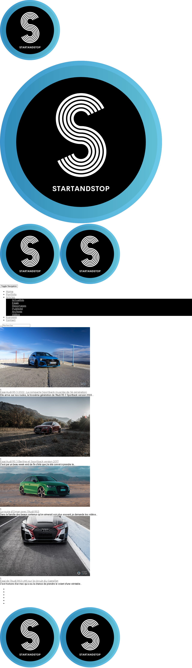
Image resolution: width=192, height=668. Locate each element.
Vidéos (16, 314)
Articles (10, 297)
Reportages (19, 305)
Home (9, 291)
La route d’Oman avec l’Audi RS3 (19, 511)
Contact (11, 320)
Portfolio (11, 294)
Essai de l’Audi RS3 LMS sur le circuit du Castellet (29, 581)
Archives (17, 311)
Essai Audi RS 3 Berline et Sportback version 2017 (29, 461)
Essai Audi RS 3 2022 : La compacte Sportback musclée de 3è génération (43, 392)
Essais (15, 303)
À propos (11, 317)
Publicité (17, 308)
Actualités (18, 300)
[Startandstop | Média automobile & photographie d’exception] (60, 283)
